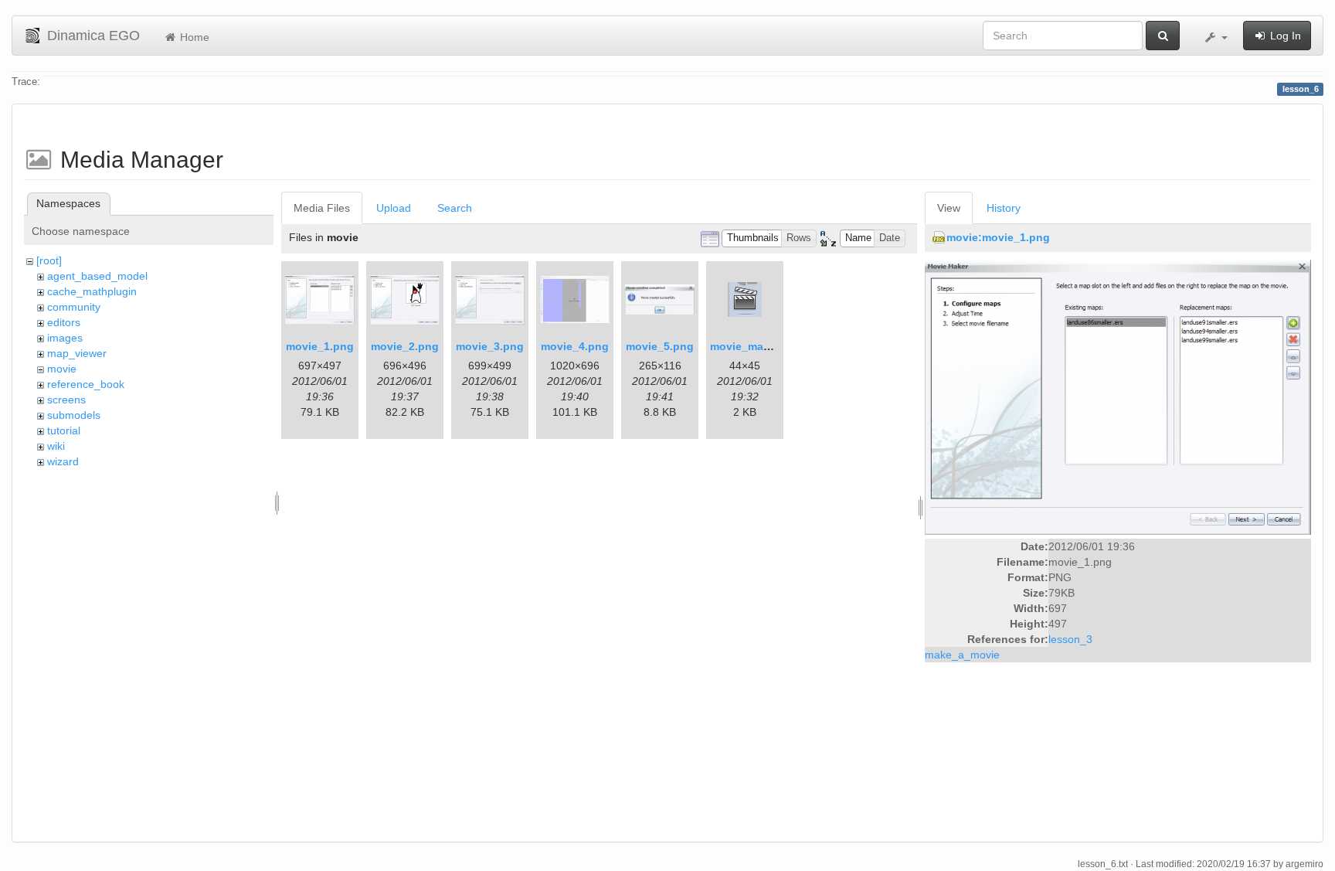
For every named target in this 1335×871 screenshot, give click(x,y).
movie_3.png (490, 346)
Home (193, 37)
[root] (49, 260)
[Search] (1163, 35)
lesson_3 (1070, 639)
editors (63, 322)
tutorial (63, 430)
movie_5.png (660, 346)
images (65, 338)
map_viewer (77, 353)
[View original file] (1118, 396)
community (73, 307)
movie (61, 368)
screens (66, 399)
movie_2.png (405, 346)
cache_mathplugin (92, 291)
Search (454, 208)
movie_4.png (575, 346)
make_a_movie (962, 654)
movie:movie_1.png (998, 237)
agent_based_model (97, 276)
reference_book (85, 384)
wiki (56, 446)
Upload (393, 208)
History (1004, 208)
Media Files (322, 208)
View (948, 208)
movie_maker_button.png (777, 346)
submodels (73, 415)
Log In (1284, 35)
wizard (63, 461)
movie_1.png (320, 346)
